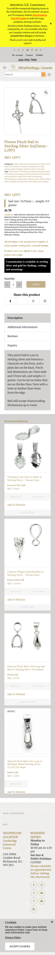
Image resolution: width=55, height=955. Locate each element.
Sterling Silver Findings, (14, 169)
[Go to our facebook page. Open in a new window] (34, 885)
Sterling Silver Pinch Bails (34, 169)
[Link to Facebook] (14, 50)
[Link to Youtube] (27, 50)
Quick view (27, 512)
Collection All (23, 215)
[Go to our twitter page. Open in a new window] (34, 893)
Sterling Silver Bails (36, 179)
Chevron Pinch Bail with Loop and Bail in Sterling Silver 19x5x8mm (26, 668)
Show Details (39, 497)
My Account (17, 55)
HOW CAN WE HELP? (13, 813)
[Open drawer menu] (4, 67)
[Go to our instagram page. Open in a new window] (41, 885)
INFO (5, 824)
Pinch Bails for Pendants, (19, 167)
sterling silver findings (17, 232)
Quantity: (9, 278)
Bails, (16, 164)
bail (11, 171)
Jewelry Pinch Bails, (38, 164)
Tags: (6, 171)
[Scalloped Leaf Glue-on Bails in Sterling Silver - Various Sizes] (27, 447)
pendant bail (36, 174)
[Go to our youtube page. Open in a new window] (41, 893)
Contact (29, 55)
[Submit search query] (43, 74)
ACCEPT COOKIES (20, 946)
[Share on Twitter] (22, 301)
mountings (18, 174)
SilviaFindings (10, 179)
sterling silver (22, 179)
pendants (45, 174)
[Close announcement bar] (50, 23)
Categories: (8, 164)
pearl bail (27, 174)
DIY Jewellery (23, 171)
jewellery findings (36, 171)
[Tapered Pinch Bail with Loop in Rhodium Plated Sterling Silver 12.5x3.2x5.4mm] (27, 731)
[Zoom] (46, 92)
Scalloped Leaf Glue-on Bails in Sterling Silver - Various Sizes (24, 478)
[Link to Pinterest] (32, 50)
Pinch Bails (17, 176)
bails (15, 171)
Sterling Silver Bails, (37, 167)
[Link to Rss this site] (41, 50)
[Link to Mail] (36, 50)
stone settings (43, 182)
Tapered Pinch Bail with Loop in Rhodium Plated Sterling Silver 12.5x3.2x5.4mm (24, 764)
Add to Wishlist (16, 504)
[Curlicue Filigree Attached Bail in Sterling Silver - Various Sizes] (27, 542)
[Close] (52, 922)
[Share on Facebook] (10, 301)
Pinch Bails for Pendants (32, 176)
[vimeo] (33, 301)
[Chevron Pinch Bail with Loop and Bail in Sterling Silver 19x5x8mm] (27, 636)
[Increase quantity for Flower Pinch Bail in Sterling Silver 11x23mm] (19, 284)
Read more (16, 497)
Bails (16, 215)
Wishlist (39, 55)
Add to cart (16, 686)
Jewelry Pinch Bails (36, 215)
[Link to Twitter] (23, 50)
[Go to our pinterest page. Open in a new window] (34, 901)
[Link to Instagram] (19, 50)
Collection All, (24, 164)
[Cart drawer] (49, 74)
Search (9, 74)
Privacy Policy (13, 937)
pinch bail (8, 176)
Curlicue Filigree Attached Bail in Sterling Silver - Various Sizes (25, 573)
